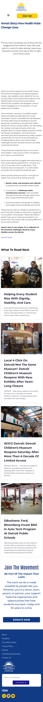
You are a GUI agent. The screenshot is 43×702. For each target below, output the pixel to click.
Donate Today (6, 237)
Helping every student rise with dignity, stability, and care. (20, 298)
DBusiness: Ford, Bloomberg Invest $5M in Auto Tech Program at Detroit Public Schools (20, 529)
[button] (8, 15)
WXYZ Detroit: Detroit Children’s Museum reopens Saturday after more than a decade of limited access (21, 452)
